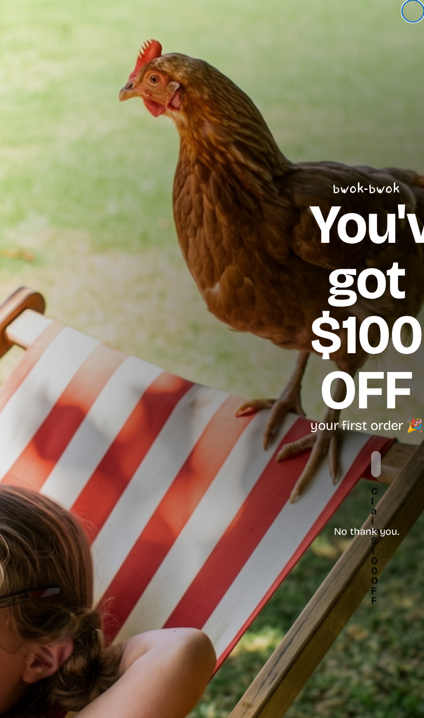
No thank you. (366, 531)
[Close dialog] (413, 11)
